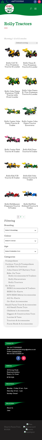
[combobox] (19, 230)
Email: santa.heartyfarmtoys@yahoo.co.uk (21, 349)
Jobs (8, 410)
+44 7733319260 (15, 347)
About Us (10, 408)
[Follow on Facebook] (35, 1)
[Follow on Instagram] (39, 1)
